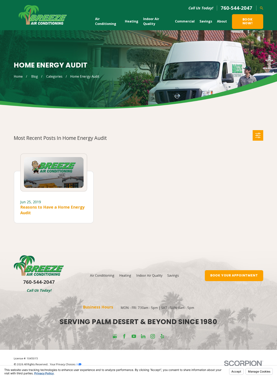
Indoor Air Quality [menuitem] (151, 21)
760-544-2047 (236, 8)
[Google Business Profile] (115, 336)
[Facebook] (124, 336)
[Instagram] (152, 336)
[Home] (43, 15)
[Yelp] (162, 336)
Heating (125, 275)
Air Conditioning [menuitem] (105, 21)
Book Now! (248, 21)
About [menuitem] (222, 21)
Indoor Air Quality (149, 275)
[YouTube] (134, 336)
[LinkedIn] (143, 336)
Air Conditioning (102, 275)
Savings (173, 275)
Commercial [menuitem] (185, 21)
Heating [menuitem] (131, 21)
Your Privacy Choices (63, 364)
